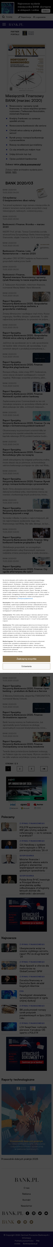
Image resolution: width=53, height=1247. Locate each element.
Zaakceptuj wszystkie (26, 659)
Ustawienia (26, 666)
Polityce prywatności (25, 598)
